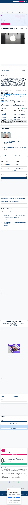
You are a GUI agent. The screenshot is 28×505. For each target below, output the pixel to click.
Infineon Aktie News (3, 473)
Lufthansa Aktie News (23, 473)
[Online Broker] (5, 1)
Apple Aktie (7, 12)
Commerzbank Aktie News (8, 472)
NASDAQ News (7, 469)
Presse (1, 486)
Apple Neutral (8, 164)
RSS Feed (5, 155)
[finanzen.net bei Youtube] (11, 482)
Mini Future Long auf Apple (4, 113)
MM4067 (2, 119)
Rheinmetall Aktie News (12, 470)
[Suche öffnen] (24, 1)
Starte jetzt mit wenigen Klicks (5, 101)
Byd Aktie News (7, 474)
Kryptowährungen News (23, 469)
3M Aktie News (12, 479)
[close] (19, 490)
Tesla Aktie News (18, 470)
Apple (3, 73)
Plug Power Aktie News (15, 472)
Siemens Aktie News (18, 476)
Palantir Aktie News (7, 476)
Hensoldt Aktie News (21, 472)
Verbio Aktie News (7, 479)
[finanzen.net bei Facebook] (10, 482)
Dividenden (14, 400)
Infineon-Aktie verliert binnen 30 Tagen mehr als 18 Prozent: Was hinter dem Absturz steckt (13, 204)
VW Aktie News (16, 479)
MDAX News (17, 468)
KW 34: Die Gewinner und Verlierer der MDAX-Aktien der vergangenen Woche (11, 202)
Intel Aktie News (3, 476)
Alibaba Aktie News (15, 478)
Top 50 (2, 399)
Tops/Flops (14, 399)
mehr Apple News (14, 153)
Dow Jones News (3, 469)
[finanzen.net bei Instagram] (8, 482)
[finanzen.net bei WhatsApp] (18, 482)
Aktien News (5, 468)
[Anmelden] (26, 1)
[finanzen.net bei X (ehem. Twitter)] (13, 482)
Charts (2, 70)
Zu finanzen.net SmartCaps (14, 325)
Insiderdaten (2, 400)
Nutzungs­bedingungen (21, 487)
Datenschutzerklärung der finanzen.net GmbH (14, 502)
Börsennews (2, 468)
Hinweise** (15, 119)
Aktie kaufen (23, 70)
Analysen (7, 70)
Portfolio (2, 402)
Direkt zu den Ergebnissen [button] (14, 423)
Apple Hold (8, 168)
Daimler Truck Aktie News (18, 477)
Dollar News (14, 469)
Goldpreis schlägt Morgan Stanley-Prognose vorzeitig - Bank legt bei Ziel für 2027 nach (13, 198)
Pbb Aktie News (2, 479)
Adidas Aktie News (7, 477)
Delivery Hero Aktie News (9, 478)
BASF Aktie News (23, 470)
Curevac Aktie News (24, 476)
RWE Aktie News (13, 473)
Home (1, 12)
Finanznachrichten (10, 468)
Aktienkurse (2, 396)
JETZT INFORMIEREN (14, 454)
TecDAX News (21, 468)
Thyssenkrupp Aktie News (19, 474)
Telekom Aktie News (21, 478)
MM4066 (4, 119)
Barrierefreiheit (20, 489)
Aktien (4, 12)
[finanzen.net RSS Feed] (19, 482)
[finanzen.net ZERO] (14, 15)
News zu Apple (11, 12)
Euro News (18, 469)
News (4, 70)
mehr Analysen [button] (14, 170)
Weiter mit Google (14, 497)
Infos (15, 102)
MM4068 (23, 118)
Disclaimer (19, 486)
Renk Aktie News (18, 473)
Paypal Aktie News (8, 473)
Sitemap (2, 487)
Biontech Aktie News (12, 474)
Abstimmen (14, 421)
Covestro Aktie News (12, 476)
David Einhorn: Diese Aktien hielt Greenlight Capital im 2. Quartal (10, 201)
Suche (14, 177)
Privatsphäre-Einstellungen (21, 488)
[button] (16, 1)
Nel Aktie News (12, 477)
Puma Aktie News (3, 477)
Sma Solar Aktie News (3, 478)
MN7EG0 (25, 118)
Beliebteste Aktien (15, 396)
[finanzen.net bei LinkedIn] (14, 482)
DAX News (14, 468)
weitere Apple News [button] (14, 228)
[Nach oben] (26, 504)
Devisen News (11, 469)
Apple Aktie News (3, 472)
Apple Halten (8, 165)
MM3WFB (6, 119)
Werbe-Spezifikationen (12, 486)
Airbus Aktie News (3, 474)
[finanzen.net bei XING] (16, 482)
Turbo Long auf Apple (4, 111)
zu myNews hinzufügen (18, 155)
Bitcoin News (2, 470)
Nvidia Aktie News (6, 470)
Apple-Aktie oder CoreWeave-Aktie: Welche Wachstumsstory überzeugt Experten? (13, 96)
